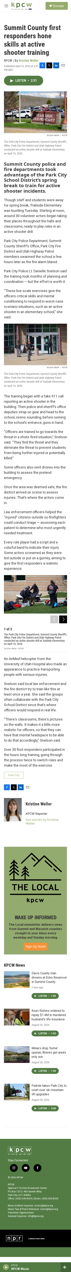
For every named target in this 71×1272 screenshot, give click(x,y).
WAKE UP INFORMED (36, 917)
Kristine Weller (28, 60)
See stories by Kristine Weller (42, 821)
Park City (14, 775)
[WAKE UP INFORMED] (35, 878)
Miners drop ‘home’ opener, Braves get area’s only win (49, 1052)
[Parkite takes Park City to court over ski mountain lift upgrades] (17, 1092)
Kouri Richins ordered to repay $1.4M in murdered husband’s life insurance (49, 1015)
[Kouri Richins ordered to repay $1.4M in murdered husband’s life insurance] (17, 1017)
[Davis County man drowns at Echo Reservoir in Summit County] (17, 979)
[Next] (63, 619)
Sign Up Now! (35, 946)
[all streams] (66, 1267)
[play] (6, 1267)
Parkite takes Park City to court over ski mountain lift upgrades (49, 1090)
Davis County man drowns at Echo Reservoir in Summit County (49, 977)
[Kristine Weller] (13, 809)
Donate (58, 6)
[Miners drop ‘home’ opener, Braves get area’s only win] (17, 1054)
